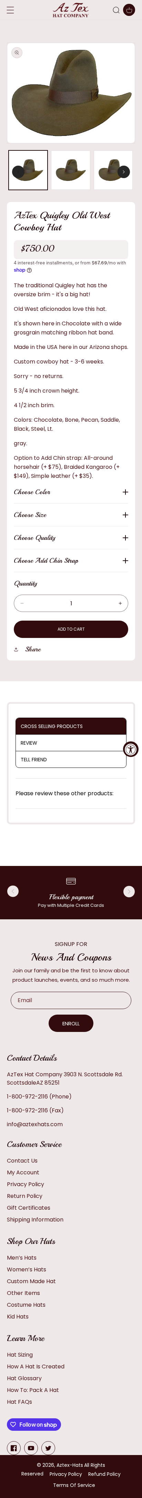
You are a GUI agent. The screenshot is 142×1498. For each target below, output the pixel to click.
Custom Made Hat (31, 1281)
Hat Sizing (20, 1355)
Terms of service (74, 1485)
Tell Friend (34, 759)
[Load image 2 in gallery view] (70, 170)
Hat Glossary (24, 1378)
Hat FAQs (19, 1402)
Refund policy (104, 1474)
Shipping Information (35, 1220)
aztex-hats (70, 1465)
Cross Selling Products (52, 726)
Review (29, 742)
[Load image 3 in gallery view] (113, 170)
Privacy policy (66, 1474)
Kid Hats (18, 1317)
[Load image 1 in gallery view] (28, 170)
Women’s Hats (26, 1269)
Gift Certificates (28, 1208)
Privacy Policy (25, 1184)
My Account (23, 1172)
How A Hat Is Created (35, 1366)
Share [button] (33, 649)
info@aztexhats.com (35, 1124)
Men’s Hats (22, 1258)
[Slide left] (18, 172)
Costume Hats (26, 1305)
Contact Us (22, 1161)
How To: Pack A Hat (33, 1390)
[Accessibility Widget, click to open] (131, 749)
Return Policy (24, 1196)
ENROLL (71, 1023)
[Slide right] (124, 172)
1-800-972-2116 (27, 1097)
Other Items (23, 1293)
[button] (116, 10)
